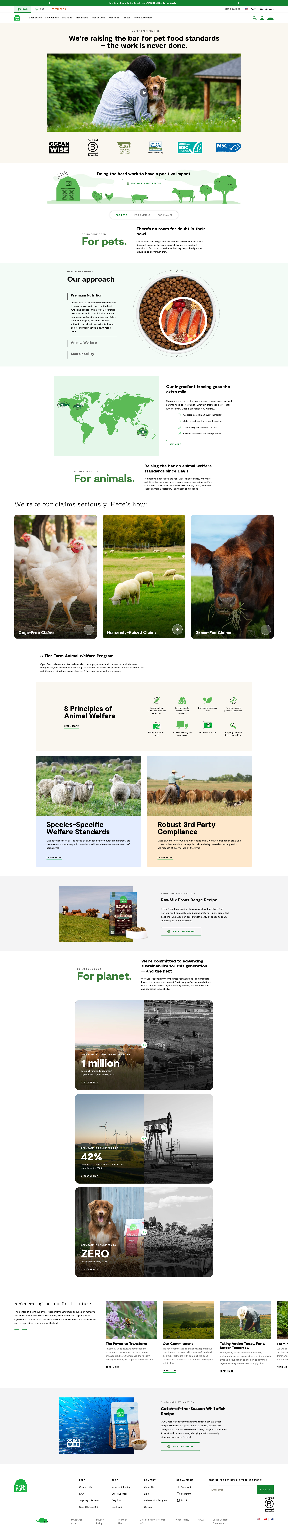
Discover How (90, 1082)
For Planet (165, 215)
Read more (112, 1367)
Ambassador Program (155, 1500)
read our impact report (145, 183)
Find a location (267, 9)
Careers (148, 1506)
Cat (42, 9)
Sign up (265, 1489)
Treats (126, 17)
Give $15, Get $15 (88, 1506)
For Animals (142, 215)
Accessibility (182, 1519)
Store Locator (119, 1493)
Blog (146, 1493)
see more (175, 444)
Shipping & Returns (89, 1500)
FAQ (81, 1493)
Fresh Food (59, 9)
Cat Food (117, 1506)
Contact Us (85, 1487)
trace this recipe (183, 931)
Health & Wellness (143, 17)
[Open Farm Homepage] (17, 18)
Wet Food (114, 17)
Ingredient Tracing (121, 1487)
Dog (25, 9)
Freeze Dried (98, 17)
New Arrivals (52, 17)
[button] (254, 18)
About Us (149, 1487)
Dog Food (117, 1500)
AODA (201, 1519)
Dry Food (67, 17)
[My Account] (262, 19)
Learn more (71, 726)
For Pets (121, 215)
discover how (90, 1269)
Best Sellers (35, 17)
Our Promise (232, 9)
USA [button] (251, 9)
